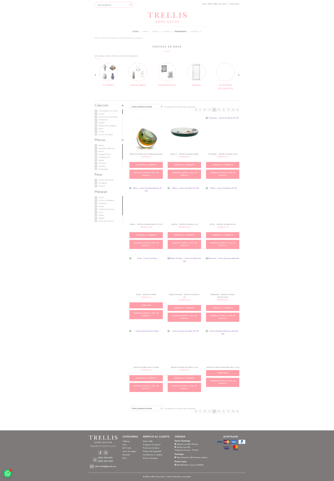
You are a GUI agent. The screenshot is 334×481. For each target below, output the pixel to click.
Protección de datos (151, 448)
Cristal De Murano (107, 209)
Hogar (155, 31)
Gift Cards (127, 448)
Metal (101, 215)
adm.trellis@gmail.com (105, 466)
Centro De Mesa (106, 180)
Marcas (100, 140)
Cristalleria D (104, 157)
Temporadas (180, 31)
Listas (135, 31)
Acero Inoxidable (106, 200)
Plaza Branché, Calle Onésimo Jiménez (191, 458)
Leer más (146, 305)
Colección (101, 105)
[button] (7, 473)
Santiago (179, 454)
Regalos (195, 31)
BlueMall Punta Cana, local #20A (190, 465)
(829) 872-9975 (105, 458)
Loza (101, 212)
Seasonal (126, 455)
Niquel (101, 218)
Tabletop (126, 441)
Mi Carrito (235, 4)
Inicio (204, 4)
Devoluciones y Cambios (153, 455)
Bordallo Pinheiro (106, 148)
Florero (102, 186)
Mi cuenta (223, 4)
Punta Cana (180, 462)
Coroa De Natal (106, 134)
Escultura (103, 183)
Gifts (125, 458)
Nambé (102, 166)
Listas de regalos (129, 451)
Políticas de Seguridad (152, 451)
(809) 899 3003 (105, 461)
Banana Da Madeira (107, 125)
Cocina (166, 31)
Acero (101, 197)
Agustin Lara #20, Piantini (187, 444)
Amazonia (103, 119)
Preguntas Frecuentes (152, 445)
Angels (102, 122)
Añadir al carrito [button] (146, 165)
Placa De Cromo (106, 221)
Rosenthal (103, 169)
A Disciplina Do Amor (108, 111)
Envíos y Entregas (150, 458)
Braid (101, 128)
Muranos (102, 163)
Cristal (101, 206)
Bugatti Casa (104, 154)
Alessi (101, 145)
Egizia (101, 160)
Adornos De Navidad (108, 117)
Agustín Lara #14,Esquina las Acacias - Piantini (186, 448)
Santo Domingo (182, 441)
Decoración (113, 38)
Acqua (101, 114)
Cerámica (103, 203)
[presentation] (95, 75)
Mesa (145, 31)
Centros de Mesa (126, 38)
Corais (101, 131)
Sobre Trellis (212, 4)
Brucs (101, 151)
